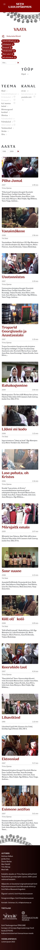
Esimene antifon (16, 809)
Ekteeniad (10, 759)
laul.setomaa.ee (8, 57)
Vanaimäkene (13, 231)
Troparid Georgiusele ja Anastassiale (14, 331)
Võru (4, 134)
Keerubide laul (14, 667)
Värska (5, 131)
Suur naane (11, 571)
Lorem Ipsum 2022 (8, 941)
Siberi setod (6, 54)
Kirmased (5, 47)
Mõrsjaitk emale (16, 527)
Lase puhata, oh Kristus (15, 475)
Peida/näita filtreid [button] (13, 36)
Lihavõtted (11, 717)
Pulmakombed (7, 50)
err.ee (25, 90)
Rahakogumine (14, 385)
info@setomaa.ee (24, 902)
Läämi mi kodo (14, 429)
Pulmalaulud (7, 121)
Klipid (25, 74)
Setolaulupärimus (20, 5)
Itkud (4, 90)
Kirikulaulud (6, 44)
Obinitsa (5, 115)
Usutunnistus (13, 277)
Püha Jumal (12, 180)
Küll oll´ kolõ (13, 619)
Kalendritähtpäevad (9, 41)
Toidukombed (7, 128)
